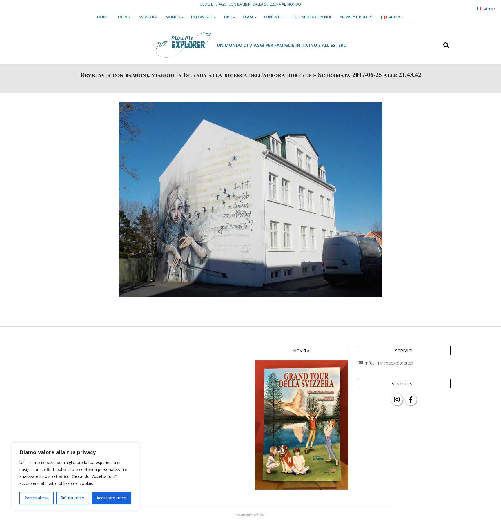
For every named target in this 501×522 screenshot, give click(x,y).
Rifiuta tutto (72, 498)
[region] (75, 476)
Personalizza (36, 498)
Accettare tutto (111, 498)
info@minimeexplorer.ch (389, 363)
